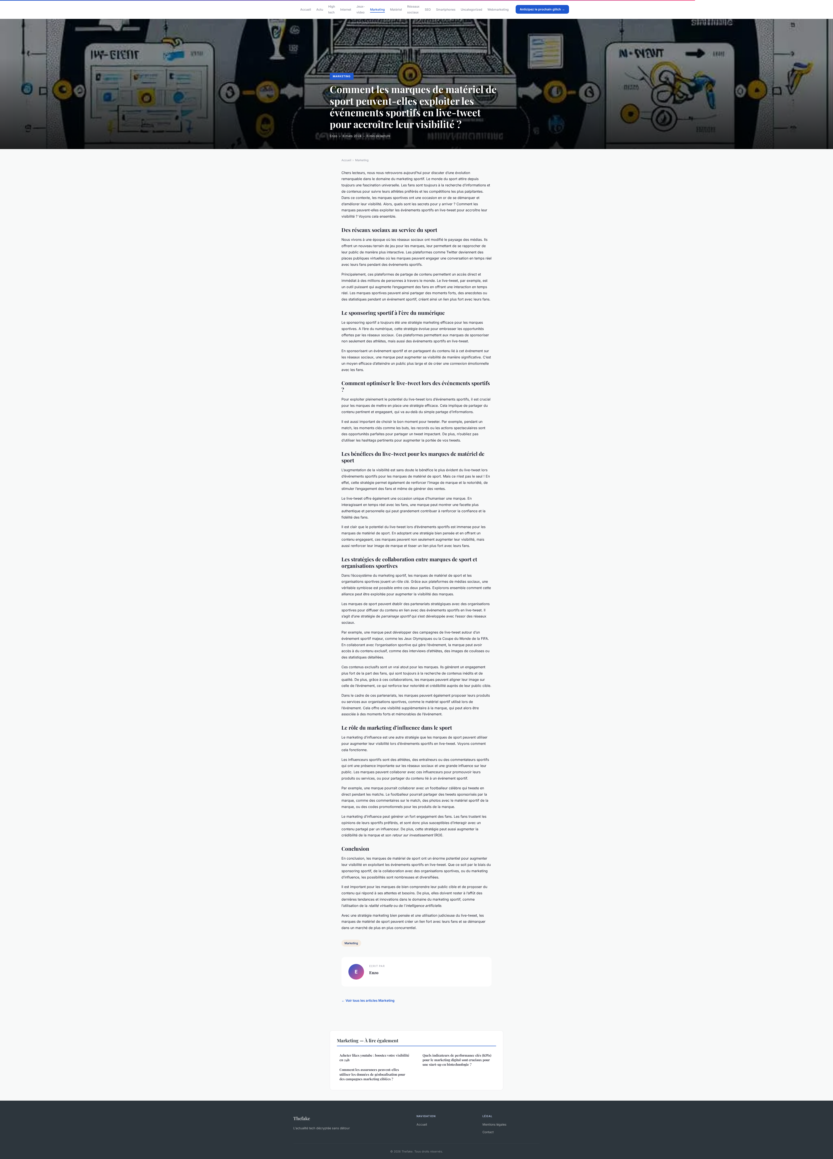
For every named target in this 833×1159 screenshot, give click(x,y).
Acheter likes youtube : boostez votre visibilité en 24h (374, 1057)
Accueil (305, 9)
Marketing (377, 9)
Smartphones (446, 9)
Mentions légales (494, 1124)
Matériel (396, 9)
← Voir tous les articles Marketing (368, 1000)
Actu (319, 9)
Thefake (301, 1118)
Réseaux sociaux (413, 9)
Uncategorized (471, 9)
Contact (488, 1132)
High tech (331, 9)
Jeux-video (360, 9)
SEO (428, 9)
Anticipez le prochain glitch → (542, 9)
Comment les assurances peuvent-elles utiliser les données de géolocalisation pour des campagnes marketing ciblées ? (372, 1074)
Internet (345, 9)
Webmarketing (498, 9)
